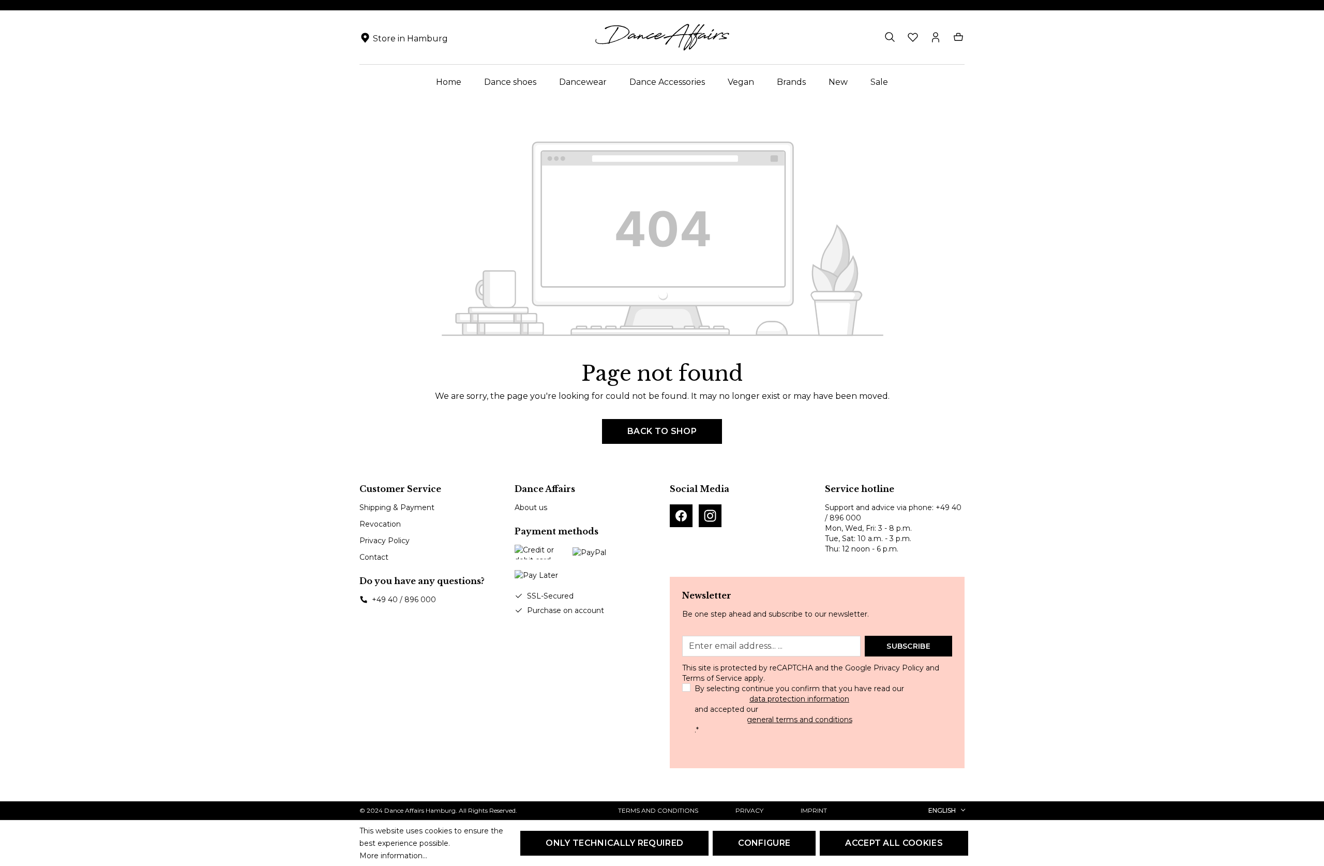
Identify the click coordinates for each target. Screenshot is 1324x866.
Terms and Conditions (658, 810)
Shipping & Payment (396, 507)
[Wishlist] (913, 37)
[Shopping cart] (958, 37)
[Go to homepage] (662, 37)
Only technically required (614, 843)
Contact (373, 557)
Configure (764, 843)
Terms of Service (712, 678)
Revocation (380, 524)
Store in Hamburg (410, 38)
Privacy (749, 810)
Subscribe (908, 646)
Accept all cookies (894, 843)
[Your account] (935, 37)
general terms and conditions (799, 719)
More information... (393, 855)
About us (531, 507)
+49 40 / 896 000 (404, 599)
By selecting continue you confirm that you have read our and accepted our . (799, 709)
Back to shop (662, 431)
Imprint (814, 810)
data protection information (799, 699)
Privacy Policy (384, 540)
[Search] (890, 37)
